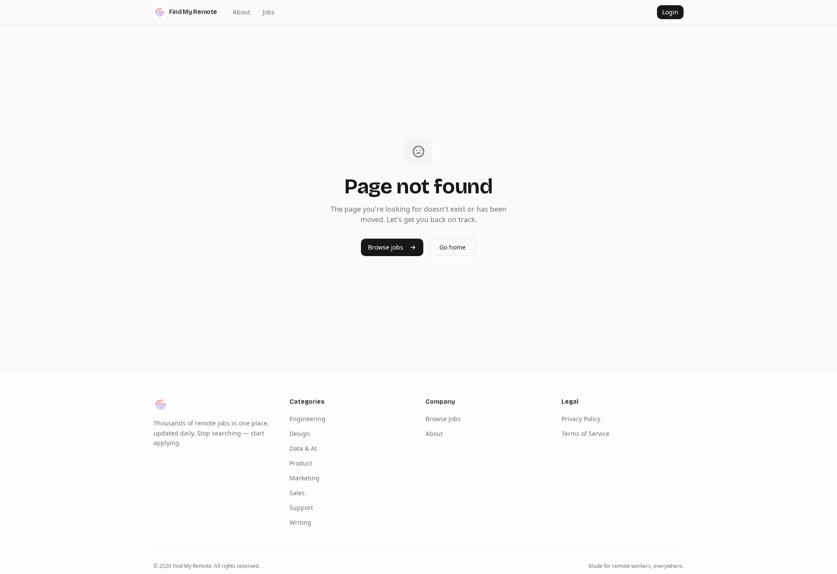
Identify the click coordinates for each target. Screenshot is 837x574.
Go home (452, 247)
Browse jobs (385, 247)
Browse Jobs (443, 419)
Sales (297, 493)
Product (300, 463)
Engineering (307, 419)
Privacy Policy (580, 419)
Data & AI (303, 448)
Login (670, 12)
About (241, 12)
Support (301, 507)
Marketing (304, 478)
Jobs (268, 12)
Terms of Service (585, 433)
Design (299, 433)
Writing (300, 522)
